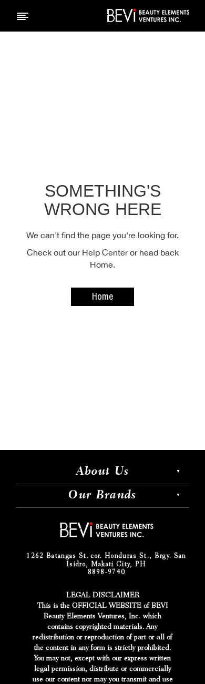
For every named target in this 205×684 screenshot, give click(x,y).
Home (102, 297)
